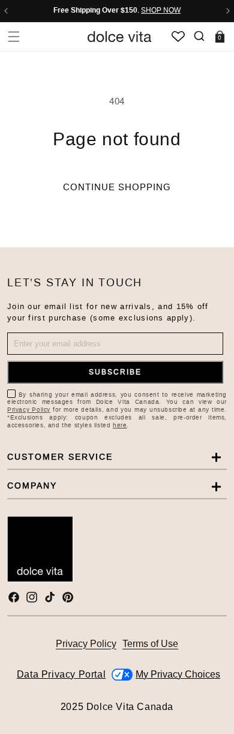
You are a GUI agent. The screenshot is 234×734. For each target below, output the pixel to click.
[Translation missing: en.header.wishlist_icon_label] (178, 37)
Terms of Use (150, 644)
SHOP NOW (161, 10)
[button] (13, 36)
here (120, 425)
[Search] (198, 36)
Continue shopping (117, 187)
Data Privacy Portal (61, 674)
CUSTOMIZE (178, 675)
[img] (13, 597)
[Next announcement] (228, 11)
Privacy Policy (28, 410)
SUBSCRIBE (115, 372)
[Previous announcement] (6, 11)
